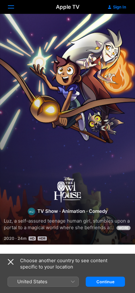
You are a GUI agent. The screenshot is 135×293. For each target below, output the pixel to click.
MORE (123, 228)
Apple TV (67, 7)
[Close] (11, 262)
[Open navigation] (15, 7)
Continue (105, 281)
